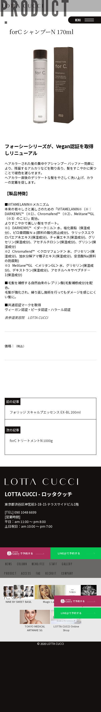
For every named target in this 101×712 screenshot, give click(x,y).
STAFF (53, 564)
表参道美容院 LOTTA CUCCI (26, 317)
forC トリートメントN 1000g (31, 440)
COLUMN (22, 564)
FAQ (38, 573)
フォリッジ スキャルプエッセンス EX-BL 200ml (45, 412)
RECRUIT (51, 573)
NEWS (8, 564)
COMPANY (67, 573)
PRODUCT (10, 573)
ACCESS (26, 573)
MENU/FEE (38, 564)
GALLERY (67, 564)
